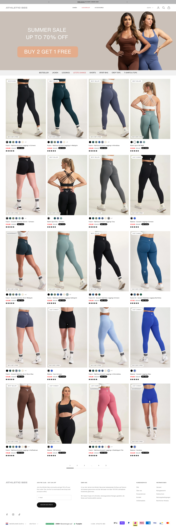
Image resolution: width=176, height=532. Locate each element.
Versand (158, 487)
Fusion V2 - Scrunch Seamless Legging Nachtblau (145, 298)
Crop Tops (116, 73)
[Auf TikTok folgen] (19, 514)
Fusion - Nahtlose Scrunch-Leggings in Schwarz (21, 145)
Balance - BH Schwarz (54, 450)
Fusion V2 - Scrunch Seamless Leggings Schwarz (104, 298)
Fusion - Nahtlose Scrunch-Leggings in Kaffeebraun (22, 450)
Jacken (55, 73)
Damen (75, 7)
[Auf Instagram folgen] (13, 514)
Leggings (66, 73)
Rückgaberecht (161, 490)
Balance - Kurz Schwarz (54, 374)
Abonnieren (46, 505)
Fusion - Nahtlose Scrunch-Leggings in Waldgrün (62, 145)
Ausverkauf (86, 7)
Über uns (139, 490)
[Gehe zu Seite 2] (106, 465)
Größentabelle (140, 501)
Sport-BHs (103, 73)
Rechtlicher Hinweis (162, 501)
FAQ (137, 487)
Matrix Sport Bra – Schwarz (55, 221)
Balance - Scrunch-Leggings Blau (140, 374)
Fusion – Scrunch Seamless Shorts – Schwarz (20, 221)
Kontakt (138, 497)
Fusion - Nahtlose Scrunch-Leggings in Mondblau (104, 145)
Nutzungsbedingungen (163, 497)
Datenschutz (160, 494)
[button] (10, 151)
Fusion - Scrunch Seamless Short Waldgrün (19, 298)
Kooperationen (140, 494)
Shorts (93, 73)
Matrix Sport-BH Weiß (137, 145)
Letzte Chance (79, 73)
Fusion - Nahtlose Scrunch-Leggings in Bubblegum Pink (106, 450)
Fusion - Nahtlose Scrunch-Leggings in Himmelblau (105, 374)
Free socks (81, 2)
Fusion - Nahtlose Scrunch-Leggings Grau (102, 221)
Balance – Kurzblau (136, 450)
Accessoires (99, 7)
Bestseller (43, 73)
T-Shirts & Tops (130, 73)
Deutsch (32, 524)
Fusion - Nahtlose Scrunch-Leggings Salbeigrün (62, 298)
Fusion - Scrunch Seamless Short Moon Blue (19, 374)
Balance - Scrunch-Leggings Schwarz (141, 221)
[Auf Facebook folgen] (7, 514)
